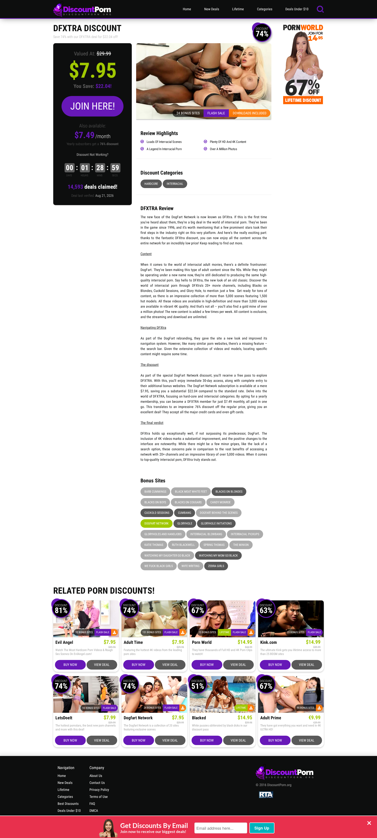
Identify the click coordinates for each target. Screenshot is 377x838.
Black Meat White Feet (191, 491)
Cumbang (184, 512)
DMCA (93, 811)
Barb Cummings (155, 491)
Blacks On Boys (155, 502)
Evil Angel (64, 642)
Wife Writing (190, 566)
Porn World (202, 642)
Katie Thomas (153, 545)
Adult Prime (270, 717)
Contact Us (97, 783)
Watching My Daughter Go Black (167, 555)
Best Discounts (68, 804)
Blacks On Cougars (188, 502)
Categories (264, 9)
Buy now (70, 665)
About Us (95, 776)
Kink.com (268, 642)
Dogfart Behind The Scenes (219, 512)
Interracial (175, 183)
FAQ (92, 804)
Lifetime (238, 9)
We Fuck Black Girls (158, 566)
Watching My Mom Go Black (218, 555)
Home (187, 9)
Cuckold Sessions (156, 512)
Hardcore (151, 183)
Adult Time (133, 642)
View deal (102, 665)
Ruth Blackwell (183, 545)
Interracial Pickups (245, 534)
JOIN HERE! (92, 106)
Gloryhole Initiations (216, 523)
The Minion (241, 545)
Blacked (199, 717)
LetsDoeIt (63, 717)
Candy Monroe (220, 502)
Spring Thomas (214, 545)
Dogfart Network (156, 523)
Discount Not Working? (92, 155)
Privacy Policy (99, 790)
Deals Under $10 (296, 9)
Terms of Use (98, 797)
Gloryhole (184, 523)
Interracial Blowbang (206, 534)
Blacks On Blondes (229, 491)
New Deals (211, 9)
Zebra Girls (216, 566)
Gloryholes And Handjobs (163, 534)
